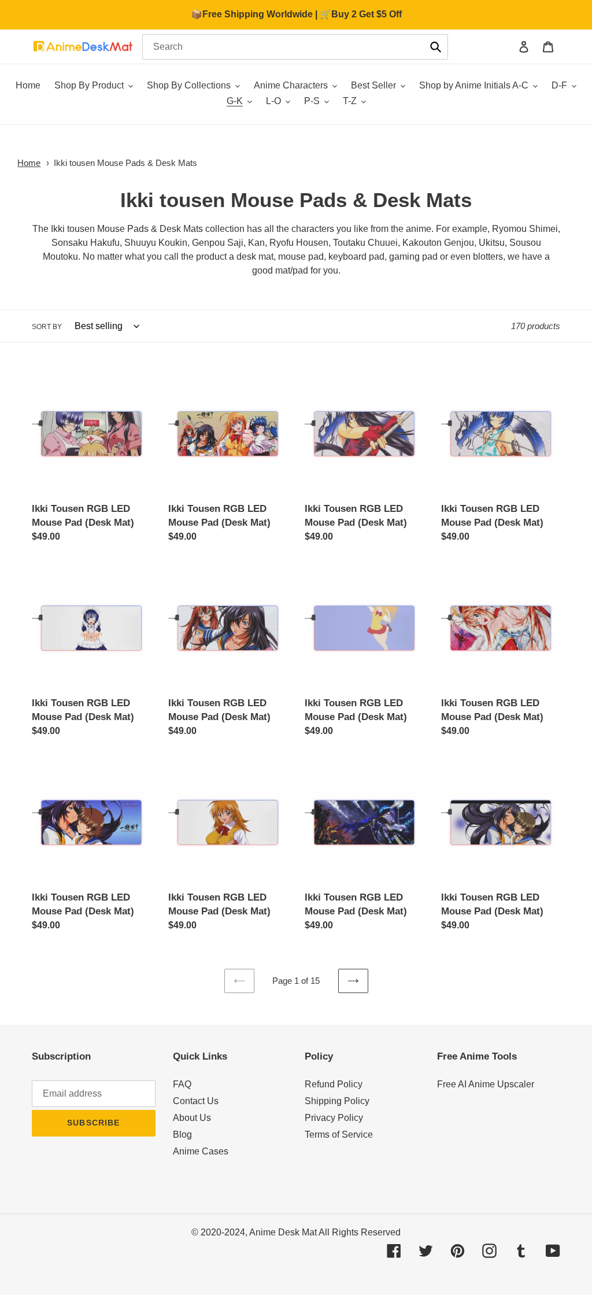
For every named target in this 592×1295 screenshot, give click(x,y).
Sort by (47, 327)
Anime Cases (200, 1151)
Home (28, 163)
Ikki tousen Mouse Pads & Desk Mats (125, 163)
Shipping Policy (337, 1101)
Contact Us (196, 1101)
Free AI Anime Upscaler (485, 1084)
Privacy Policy (334, 1118)
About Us (192, 1118)
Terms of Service (339, 1134)
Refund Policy (333, 1084)
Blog (182, 1134)
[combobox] (295, 47)
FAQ (182, 1084)
